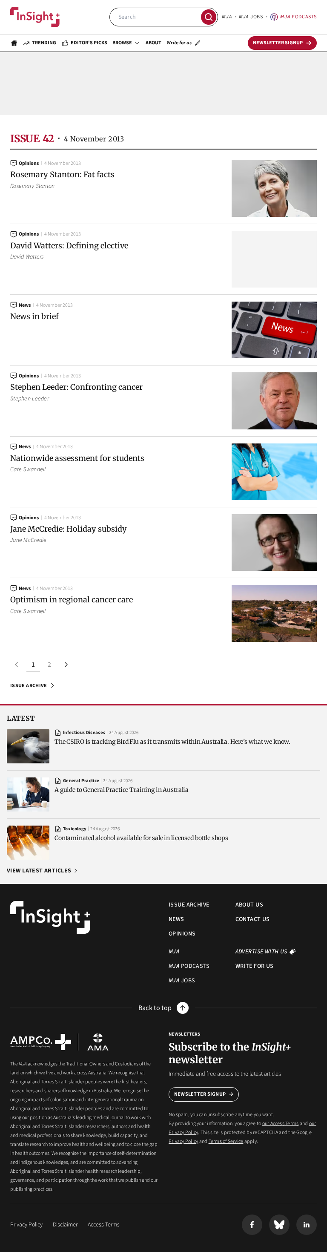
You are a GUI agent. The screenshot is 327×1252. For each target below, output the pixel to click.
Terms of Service (226, 1141)
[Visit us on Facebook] (252, 1225)
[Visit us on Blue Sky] (279, 1225)
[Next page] (65, 664)
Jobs (251, 16)
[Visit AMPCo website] (40, 1042)
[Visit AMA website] (98, 1042)
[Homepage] (14, 43)
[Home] (35, 17)
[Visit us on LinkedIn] (306, 1225)
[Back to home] (50, 917)
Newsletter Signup (200, 1094)
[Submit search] (208, 17)
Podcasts (298, 16)
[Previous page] (17, 664)
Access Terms (104, 1224)
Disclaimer (65, 1224)
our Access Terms (280, 1123)
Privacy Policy (183, 1141)
